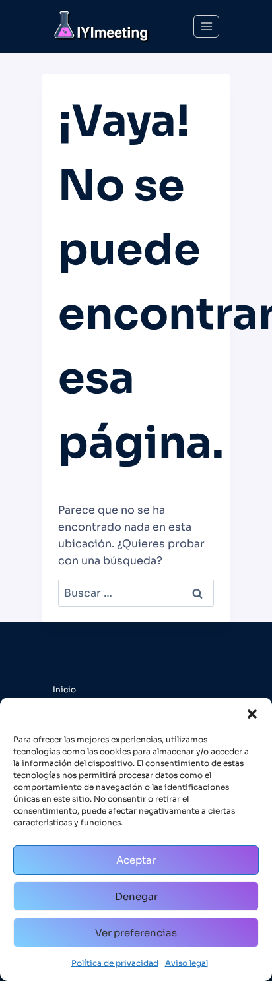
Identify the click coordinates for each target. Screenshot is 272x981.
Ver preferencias (136, 932)
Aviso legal (186, 963)
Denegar (136, 896)
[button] (252, 714)
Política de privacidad (114, 963)
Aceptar (136, 860)
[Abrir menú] (206, 26)
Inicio (64, 689)
